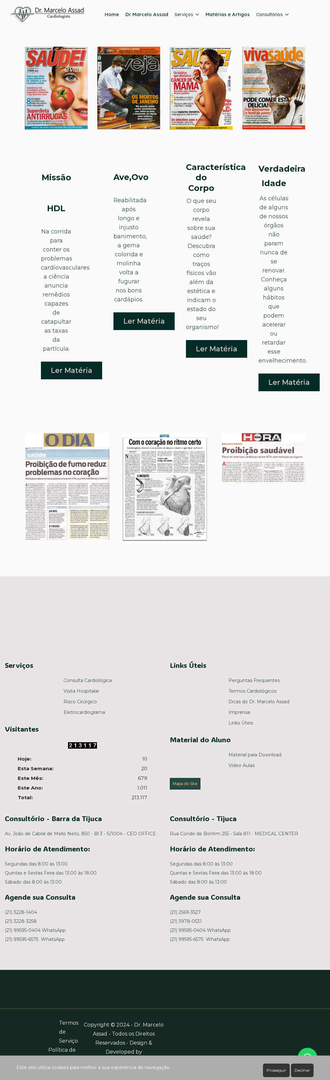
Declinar (302, 1070)
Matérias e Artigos (228, 14)
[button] (67, 487)
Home (112, 14)
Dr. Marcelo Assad (146, 14)
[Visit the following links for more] (113, 616)
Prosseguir (276, 1070)
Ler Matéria (71, 370)
